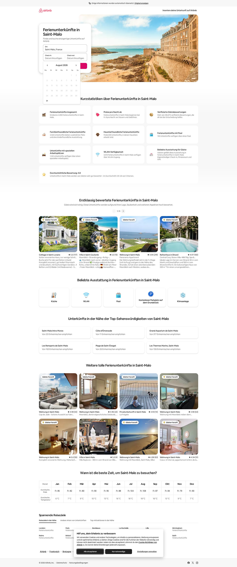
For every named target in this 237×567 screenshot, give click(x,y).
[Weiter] (123, 211)
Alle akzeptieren (90, 551)
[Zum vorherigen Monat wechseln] (47, 65)
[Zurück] (114, 211)
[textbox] (54, 58)
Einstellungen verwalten (147, 551)
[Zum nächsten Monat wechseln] (76, 65)
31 (47, 101)
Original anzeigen (141, 3)
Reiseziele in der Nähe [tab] (47, 520)
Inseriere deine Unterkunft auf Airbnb (180, 10)
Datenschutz (61, 563)
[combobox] (65, 49)
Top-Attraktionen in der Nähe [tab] (102, 520)
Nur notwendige (118, 551)
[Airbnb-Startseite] (45, 10)
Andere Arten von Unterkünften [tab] (73, 520)
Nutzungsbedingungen (78, 563)
